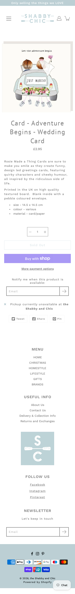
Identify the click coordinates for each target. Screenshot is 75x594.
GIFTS (37, 379)
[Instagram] (37, 553)
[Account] (59, 18)
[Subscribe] (64, 291)
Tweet (20, 318)
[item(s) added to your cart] (67, 18)
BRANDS (37, 384)
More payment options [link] (37, 268)
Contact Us (38, 410)
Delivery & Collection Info (37, 415)
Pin (59, 318)
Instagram (37, 491)
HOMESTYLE (37, 368)
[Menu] (8, 18)
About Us (37, 405)
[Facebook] (32, 553)
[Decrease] (30, 231)
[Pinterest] (43, 553)
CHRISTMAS (37, 362)
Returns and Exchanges (37, 421)
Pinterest (37, 497)
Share (41, 318)
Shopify (46, 582)
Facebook (37, 484)
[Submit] (64, 532)
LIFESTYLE (37, 373)
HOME (37, 357)
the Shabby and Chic (42, 578)
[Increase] (45, 231)
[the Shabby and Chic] (37, 18)
